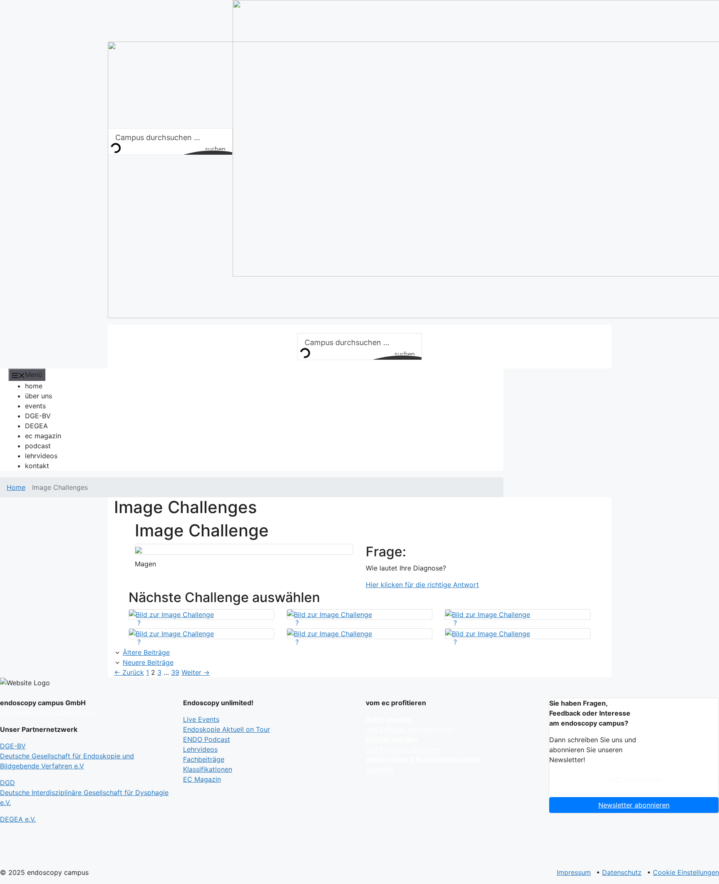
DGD (84, 792)
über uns (38, 396)
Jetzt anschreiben (634, 779)
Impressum (574, 872)
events (35, 406)
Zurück (129, 672)
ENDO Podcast (206, 739)
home (33, 386)
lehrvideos (41, 456)
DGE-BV (38, 416)
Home (16, 487)
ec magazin (43, 436)
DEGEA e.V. (18, 819)
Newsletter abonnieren (633, 805)
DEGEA (36, 426)
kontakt (37, 466)
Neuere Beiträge (148, 662)
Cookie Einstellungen (686, 872)
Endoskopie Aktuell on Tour (226, 729)
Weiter (195, 672)
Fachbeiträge (203, 759)
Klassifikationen (207, 769)
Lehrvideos (200, 749)
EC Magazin (202, 779)
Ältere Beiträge (146, 652)
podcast (38, 446)
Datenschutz (622, 872)
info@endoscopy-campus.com (48, 713)
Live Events (201, 719)
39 (175, 672)
